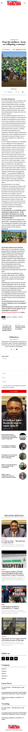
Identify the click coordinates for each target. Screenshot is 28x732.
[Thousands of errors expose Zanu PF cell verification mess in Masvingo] (22, 456)
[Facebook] (11, 349)
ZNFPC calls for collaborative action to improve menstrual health (9, 476)
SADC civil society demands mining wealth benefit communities (9, 466)
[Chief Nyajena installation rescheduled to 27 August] (22, 446)
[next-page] (24, 398)
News (3, 604)
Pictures (20, 317)
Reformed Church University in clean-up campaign (20, 327)
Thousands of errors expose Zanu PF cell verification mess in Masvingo (9, 456)
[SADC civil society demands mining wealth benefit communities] (22, 466)
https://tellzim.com (14, 339)
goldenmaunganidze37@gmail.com (11, 312)
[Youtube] (16, 349)
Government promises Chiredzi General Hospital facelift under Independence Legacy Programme (10, 436)
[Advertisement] (14, 21)
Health (4, 569)
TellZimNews (7, 49)
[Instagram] (7, 658)
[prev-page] (21, 398)
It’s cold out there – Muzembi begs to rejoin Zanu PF (13, 423)
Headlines (14, 317)
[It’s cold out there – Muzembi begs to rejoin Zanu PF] (14, 413)
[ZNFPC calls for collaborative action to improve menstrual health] (22, 476)
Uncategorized (14, 39)
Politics (4, 318)
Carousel (8, 317)
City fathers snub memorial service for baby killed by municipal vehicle (7, 328)
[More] (22, 92)
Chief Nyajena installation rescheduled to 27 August (9, 446)
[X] (14, 349)
